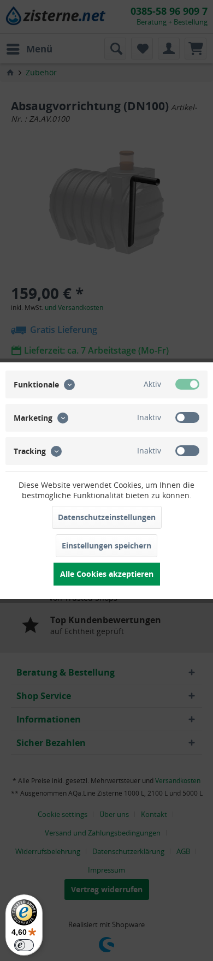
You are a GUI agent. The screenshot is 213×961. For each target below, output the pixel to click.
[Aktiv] (187, 384)
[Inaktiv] (187, 417)
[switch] (24, 945)
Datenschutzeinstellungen (107, 517)
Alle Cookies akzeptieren (106, 574)
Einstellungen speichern (106, 545)
